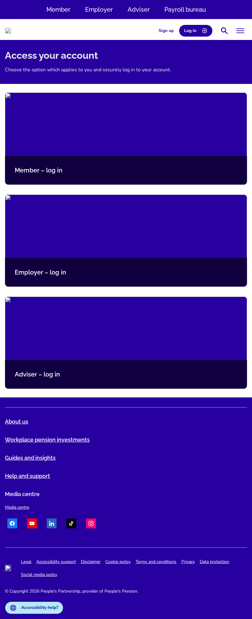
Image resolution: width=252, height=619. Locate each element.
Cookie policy (118, 562)
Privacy (188, 562)
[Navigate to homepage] (8, 31)
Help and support (27, 476)
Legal (26, 562)
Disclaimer (90, 562)
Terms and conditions (156, 562)
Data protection (214, 562)
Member (58, 9)
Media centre (17, 507)
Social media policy (39, 575)
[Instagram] (91, 524)
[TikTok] (71, 524)
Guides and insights (30, 458)
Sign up (166, 31)
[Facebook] (12, 524)
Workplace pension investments (47, 439)
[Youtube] (32, 524)
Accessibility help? (39, 607)
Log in (190, 31)
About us (16, 421)
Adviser (139, 9)
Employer (99, 9)
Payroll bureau (185, 9)
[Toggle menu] (240, 30)
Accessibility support (56, 562)
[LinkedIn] (51, 524)
